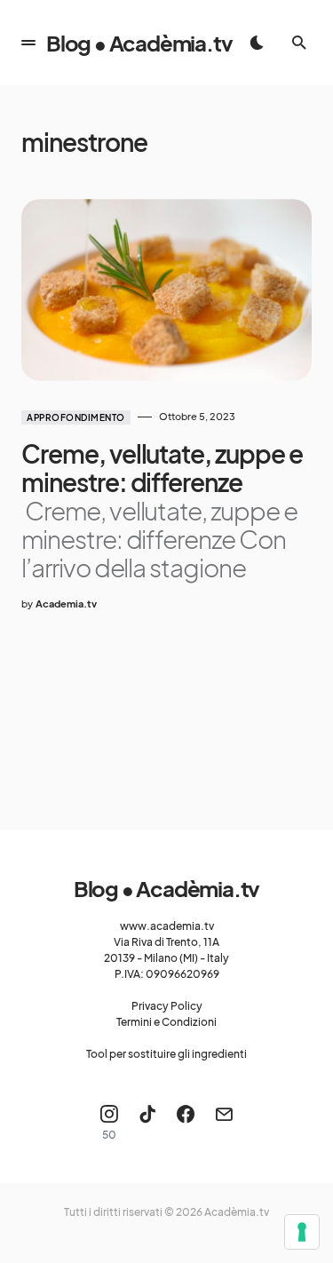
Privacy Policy (166, 1006)
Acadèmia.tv (236, 1212)
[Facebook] (185, 1122)
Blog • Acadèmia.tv (139, 42)
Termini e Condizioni (166, 1022)
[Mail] (224, 1122)
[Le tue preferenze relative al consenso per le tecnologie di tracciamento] (302, 1232)
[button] (28, 42)
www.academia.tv (167, 926)
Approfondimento (76, 417)
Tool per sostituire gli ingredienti (166, 1053)
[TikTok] (147, 1122)
